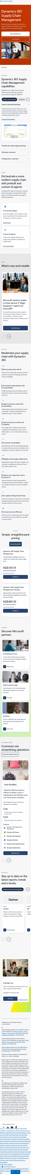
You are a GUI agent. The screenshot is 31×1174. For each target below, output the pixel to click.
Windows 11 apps (25, 1133)
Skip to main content (6, 1)
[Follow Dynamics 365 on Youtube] (12, 1127)
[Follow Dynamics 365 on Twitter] (3, 1127)
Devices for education (24, 1139)
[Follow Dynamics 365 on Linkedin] (8, 1127)
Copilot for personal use (20, 1131)
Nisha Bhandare (6, 1051)
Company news (4, 1160)
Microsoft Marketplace (13, 1156)
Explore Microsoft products (13, 1133)
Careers (26, 1158)
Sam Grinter (18, 1033)
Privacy (27, 1169)
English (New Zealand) (6, 1164)
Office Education (4, 1143)
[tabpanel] (15, 132)
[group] (15, 302)
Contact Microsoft (19, 1169)
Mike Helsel (6, 1049)
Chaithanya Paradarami (8, 1035)
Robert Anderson (18, 1031)
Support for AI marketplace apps (12, 1154)
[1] (2, 1027)
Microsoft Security (12, 1147)
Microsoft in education (11, 1139)
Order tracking (13, 1137)
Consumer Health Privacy (7, 1169)
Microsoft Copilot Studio (13, 847)
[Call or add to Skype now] (17, 1171)
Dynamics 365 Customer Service (15, 844)
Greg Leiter (22, 1040)
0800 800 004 (24, 1000)
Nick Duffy (23, 1049)
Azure (19, 1147)
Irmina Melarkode (15, 1049)
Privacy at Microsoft (14, 1160)
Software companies (11, 1158)
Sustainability (3, 1162)
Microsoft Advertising (14, 1150)
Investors (22, 1160)
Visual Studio (20, 1158)
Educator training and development (19, 1143)
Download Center (14, 1135)
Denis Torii (25, 1033)
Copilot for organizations (7, 1131)
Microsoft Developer (19, 1152)
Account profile (4, 1135)
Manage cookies (4, 1171)
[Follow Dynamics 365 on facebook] (16, 1127)
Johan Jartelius (10, 1042)
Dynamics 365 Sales (12, 840)
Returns (7, 1137)
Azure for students (22, 1145)
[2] (2, 1080)
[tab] (9, 99)
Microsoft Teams (8, 1152)
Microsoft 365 (4, 1150)
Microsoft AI (3, 1147)
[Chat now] (12, 1171)
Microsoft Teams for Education (8, 1141)
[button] (15, 50)
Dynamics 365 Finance (13, 832)
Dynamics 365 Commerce (14, 836)
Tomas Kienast (11, 1033)
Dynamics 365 (25, 1147)
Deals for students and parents (8, 1145)
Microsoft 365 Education (24, 1141)
